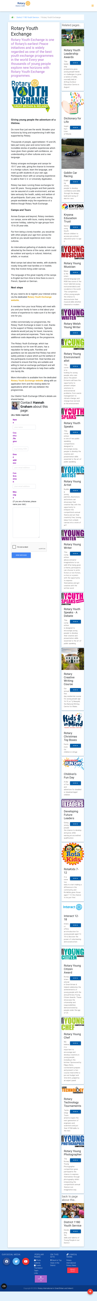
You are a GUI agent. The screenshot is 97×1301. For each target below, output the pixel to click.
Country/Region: (15, 438)
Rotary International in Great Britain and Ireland (55, 1288)
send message (21, 555)
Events (38, 1265)
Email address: (15, 458)
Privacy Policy (72, 1270)
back (76, 1231)
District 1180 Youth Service (27, 17)
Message (15, 495)
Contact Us (41, 1279)
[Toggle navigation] (92, 5)
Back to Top (57, 1260)
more (75, 63)
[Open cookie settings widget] (4, 1286)
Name (15, 421)
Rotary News (71, 1265)
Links (36, 1273)
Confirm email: (15, 477)
